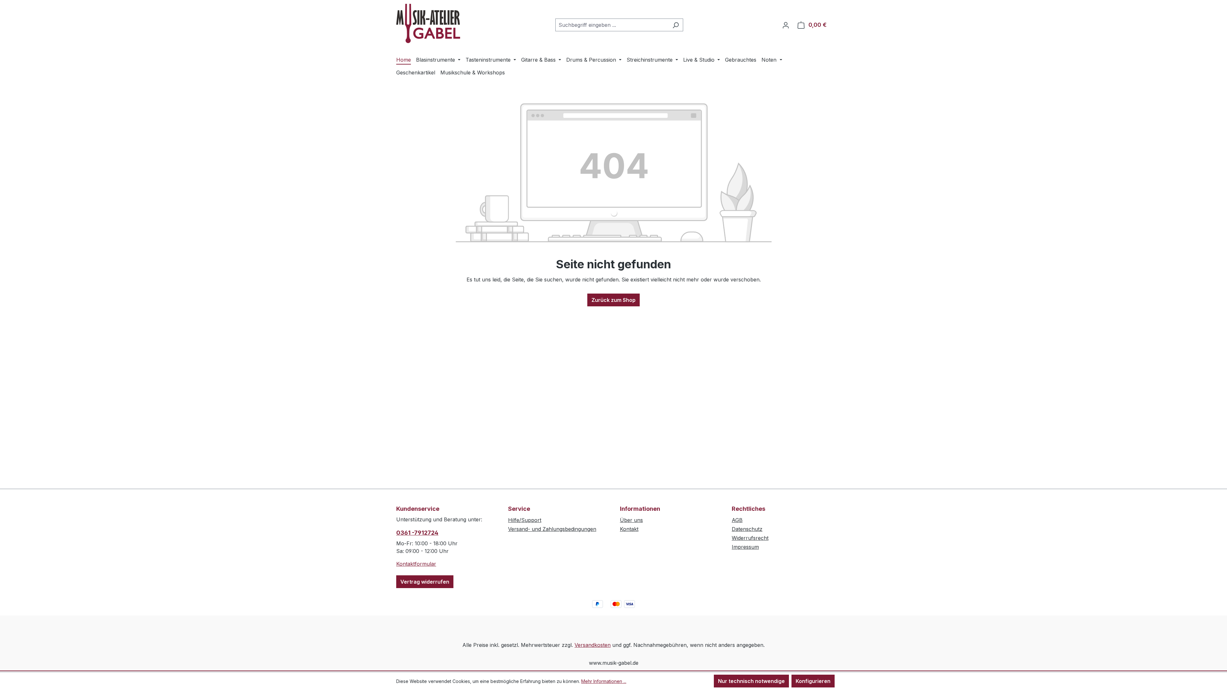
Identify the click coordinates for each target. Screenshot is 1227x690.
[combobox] (611, 25)
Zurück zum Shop (613, 300)
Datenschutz (747, 529)
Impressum (745, 547)
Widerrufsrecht (750, 538)
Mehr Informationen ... (603, 681)
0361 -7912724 (417, 532)
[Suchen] (675, 25)
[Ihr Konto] (785, 25)
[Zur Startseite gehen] (428, 23)
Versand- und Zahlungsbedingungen (552, 529)
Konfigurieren (813, 681)
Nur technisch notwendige (751, 681)
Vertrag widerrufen (424, 582)
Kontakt (629, 529)
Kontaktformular (416, 564)
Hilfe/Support (524, 520)
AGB (737, 520)
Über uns (631, 520)
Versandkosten (593, 645)
